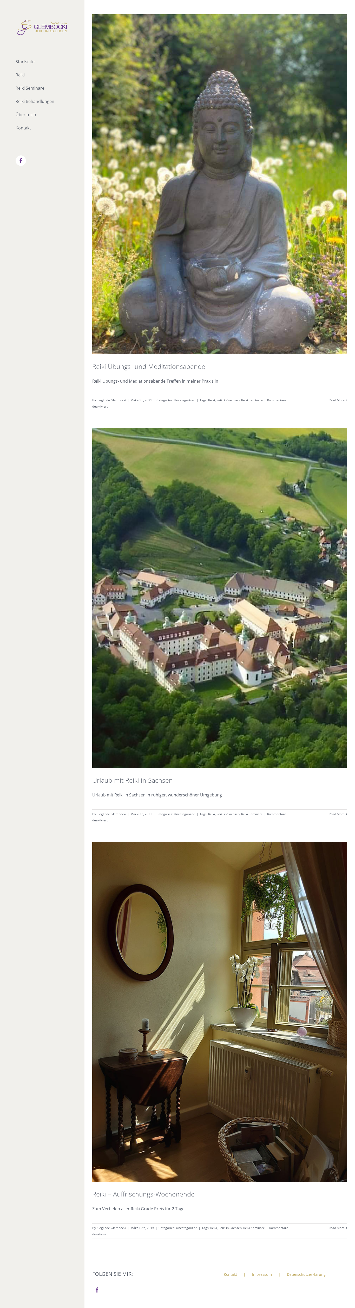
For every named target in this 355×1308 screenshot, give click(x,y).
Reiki (211, 400)
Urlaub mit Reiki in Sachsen (132, 780)
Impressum (262, 1274)
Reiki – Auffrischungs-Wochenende (143, 1193)
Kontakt (230, 1274)
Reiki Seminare (252, 400)
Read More (337, 400)
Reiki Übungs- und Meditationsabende (148, 366)
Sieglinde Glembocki (111, 400)
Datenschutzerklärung (306, 1274)
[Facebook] (97, 1290)
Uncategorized (184, 400)
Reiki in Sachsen (228, 400)
